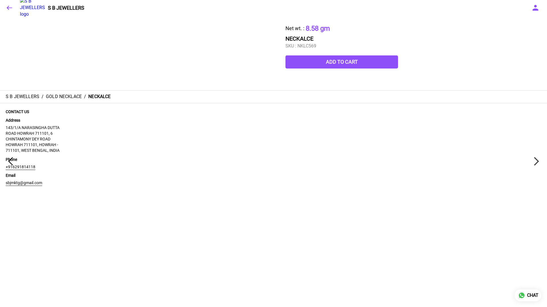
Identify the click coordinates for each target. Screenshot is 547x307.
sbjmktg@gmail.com (24, 183)
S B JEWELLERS (66, 8)
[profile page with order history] (535, 8)
